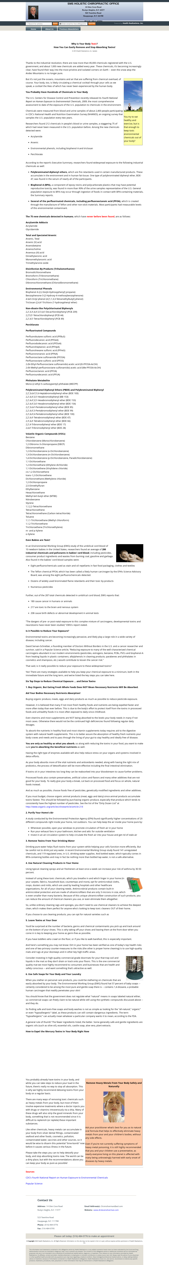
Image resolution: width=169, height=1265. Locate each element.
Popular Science (34, 1183)
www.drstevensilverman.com (106, 1210)
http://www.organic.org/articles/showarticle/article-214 (54, 806)
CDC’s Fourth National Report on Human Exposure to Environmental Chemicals (67, 1177)
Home (33, 29)
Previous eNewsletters (69, 29)
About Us (49, 29)
